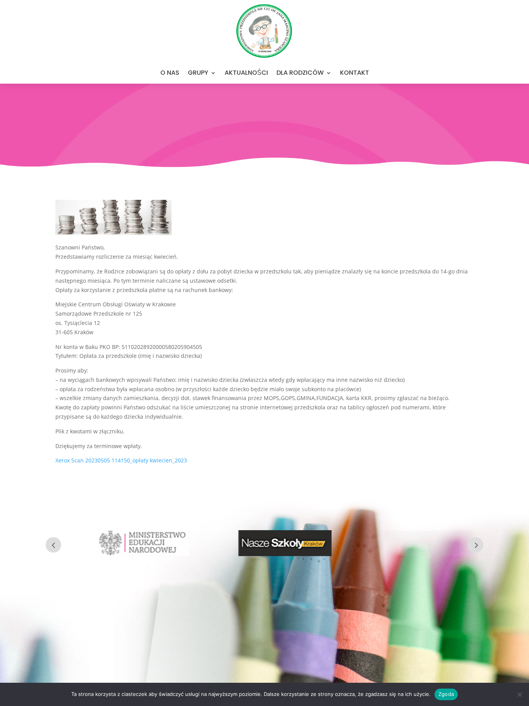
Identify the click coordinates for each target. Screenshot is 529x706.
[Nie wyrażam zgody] (519, 694)
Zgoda (446, 694)
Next (475, 545)
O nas (169, 72)
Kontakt (354, 72)
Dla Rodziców (300, 72)
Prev (53, 545)
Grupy (198, 72)
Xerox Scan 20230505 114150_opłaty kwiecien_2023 (121, 460)
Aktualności (246, 72)
